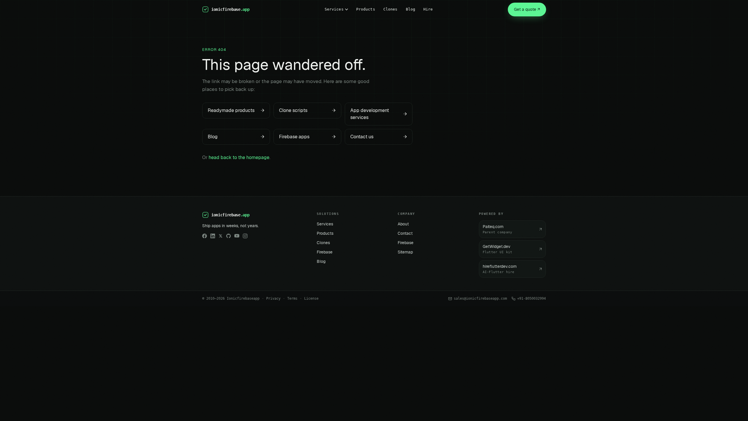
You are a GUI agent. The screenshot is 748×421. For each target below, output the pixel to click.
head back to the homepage (239, 157)
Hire (428, 9)
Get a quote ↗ (527, 9)
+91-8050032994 (531, 298)
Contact (405, 233)
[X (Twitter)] (221, 236)
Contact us (378, 137)
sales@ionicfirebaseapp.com (480, 298)
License (311, 298)
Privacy (273, 298)
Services (334, 9)
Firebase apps (307, 137)
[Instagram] (245, 236)
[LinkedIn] (212, 236)
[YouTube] (236, 235)
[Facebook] (204, 236)
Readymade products (236, 110)
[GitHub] (228, 236)
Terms (292, 298)
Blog (410, 9)
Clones (390, 9)
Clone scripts (307, 110)
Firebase (325, 252)
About (403, 224)
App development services (378, 113)
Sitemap (405, 252)
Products (365, 9)
